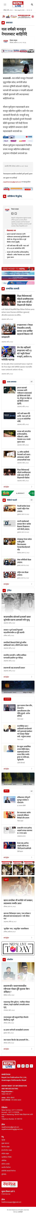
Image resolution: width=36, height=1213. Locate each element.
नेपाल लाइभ (13, 40)
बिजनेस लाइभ (6, 1147)
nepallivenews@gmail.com (12, 182)
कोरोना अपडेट (6, 1164)
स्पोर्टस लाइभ (5, 1153)
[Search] (32, 4)
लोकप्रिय (10, 959)
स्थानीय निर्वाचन (6, 1167)
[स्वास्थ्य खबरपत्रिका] (18, 1185)
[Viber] (31, 1065)
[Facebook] (18, 1065)
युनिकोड (4, 1174)
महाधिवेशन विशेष (7, 1157)
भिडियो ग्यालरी (12, 500)
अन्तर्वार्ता (7, 699)
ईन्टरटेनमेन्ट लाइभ (7, 1150)
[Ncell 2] (18, 141)
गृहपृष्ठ (3, 1140)
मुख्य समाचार (5, 1143)
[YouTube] (27, 1065)
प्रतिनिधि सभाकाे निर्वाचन (9, 1171)
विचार (6, 791)
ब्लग (6, 879)
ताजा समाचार (11, 381)
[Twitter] (23, 1065)
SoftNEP (20, 1212)
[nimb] (18, 136)
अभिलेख (4, 1160)
